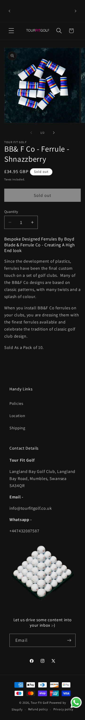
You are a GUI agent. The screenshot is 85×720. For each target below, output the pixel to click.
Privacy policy (63, 709)
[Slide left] (31, 132)
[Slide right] (54, 132)
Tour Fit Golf (40, 703)
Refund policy (38, 709)
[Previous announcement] (9, 11)
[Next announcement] (75, 11)
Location (17, 415)
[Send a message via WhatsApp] (76, 702)
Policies (16, 403)
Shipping (17, 427)
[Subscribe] (69, 640)
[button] (11, 31)
